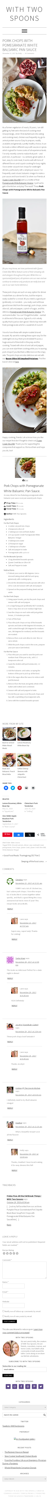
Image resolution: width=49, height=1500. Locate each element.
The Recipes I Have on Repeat (17, 1452)
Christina (19, 879)
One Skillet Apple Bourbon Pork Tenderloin (9, 818)
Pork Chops (16, 847)
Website (5, 1301)
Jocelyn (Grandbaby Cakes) (27, 1024)
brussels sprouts (17, 845)
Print (26, 480)
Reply (10, 909)
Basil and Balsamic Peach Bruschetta (8, 771)
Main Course (15, 843)
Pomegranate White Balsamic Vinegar (17, 183)
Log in (38, 1496)
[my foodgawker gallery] (24, 1439)
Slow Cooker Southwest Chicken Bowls (21, 1456)
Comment (7, 1260)
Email (5, 1292)
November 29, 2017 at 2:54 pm (28, 1031)
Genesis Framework (25, 1496)
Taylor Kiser (20, 958)
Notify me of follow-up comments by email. (23, 1311)
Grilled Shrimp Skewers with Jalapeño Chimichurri (22, 772)
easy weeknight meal (36, 845)
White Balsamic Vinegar (10, 850)
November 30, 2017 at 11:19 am (29, 1126)
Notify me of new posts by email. (18, 1316)
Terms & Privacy (27, 1493)
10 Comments (29, 53)
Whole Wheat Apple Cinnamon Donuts (20, 1467)
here (17, 361)
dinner (26, 845)
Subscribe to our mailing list (14, 1366)
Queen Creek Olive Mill (11, 180)
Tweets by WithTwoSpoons (13, 1426)
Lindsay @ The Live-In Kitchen (28, 1088)
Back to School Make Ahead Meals (8, 745)
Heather (19, 1123)
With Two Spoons (24, 14)
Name (5, 1282)
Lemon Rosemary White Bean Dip (24, 744)
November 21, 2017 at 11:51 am (29, 883)
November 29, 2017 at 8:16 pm (28, 1095)
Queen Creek (25, 847)
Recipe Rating (8, 1250)
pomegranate (6, 847)
